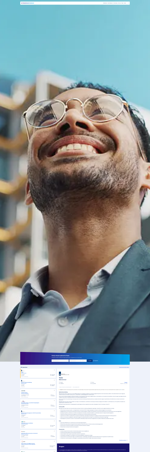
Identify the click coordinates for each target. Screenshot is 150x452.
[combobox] (83, 361)
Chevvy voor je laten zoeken (124, 367)
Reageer (125, 382)
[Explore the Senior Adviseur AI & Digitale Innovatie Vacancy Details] (54, 442)
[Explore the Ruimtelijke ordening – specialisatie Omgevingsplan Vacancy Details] (54, 401)
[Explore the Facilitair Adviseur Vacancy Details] (54, 391)
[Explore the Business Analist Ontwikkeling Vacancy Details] (54, 381)
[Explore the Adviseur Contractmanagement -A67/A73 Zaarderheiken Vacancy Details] (54, 411)
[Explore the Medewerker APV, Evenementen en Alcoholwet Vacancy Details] (54, 432)
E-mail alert (96, 360)
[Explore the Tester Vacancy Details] (54, 370)
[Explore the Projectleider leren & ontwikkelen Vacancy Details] (54, 421)
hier (121, 389)
